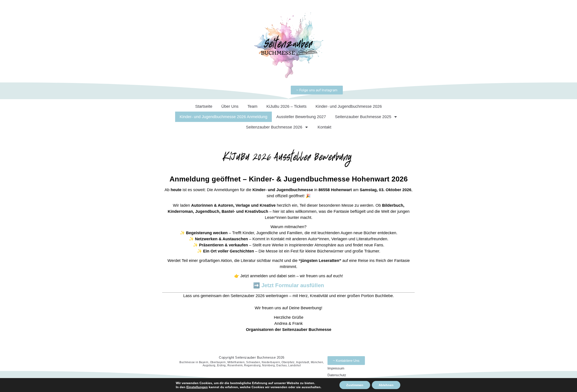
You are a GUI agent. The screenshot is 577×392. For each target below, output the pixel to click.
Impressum (335, 368)
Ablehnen (386, 385)
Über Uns (229, 106)
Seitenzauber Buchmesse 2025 (363, 117)
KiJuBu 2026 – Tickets (286, 106)
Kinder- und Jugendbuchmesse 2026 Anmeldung (223, 117)
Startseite (203, 106)
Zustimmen (354, 385)
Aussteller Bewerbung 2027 (301, 117)
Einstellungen (197, 387)
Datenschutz (336, 375)
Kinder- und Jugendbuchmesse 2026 (349, 106)
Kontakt (324, 127)
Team (252, 106)
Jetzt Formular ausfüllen (292, 285)
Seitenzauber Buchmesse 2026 (274, 127)
